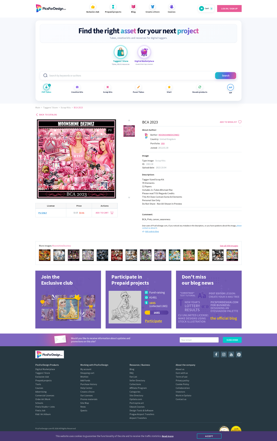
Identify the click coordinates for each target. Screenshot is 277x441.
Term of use (181, 376)
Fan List (133, 376)
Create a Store (87, 391)
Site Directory (136, 395)
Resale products (199, 92)
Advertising (41, 391)
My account (85, 369)
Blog (132, 369)
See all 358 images (229, 245)
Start (169, 92)
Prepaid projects (43, 380)
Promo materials (88, 399)
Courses (39, 387)
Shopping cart (87, 372)
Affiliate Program (138, 387)
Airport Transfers (138, 417)
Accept (209, 436)
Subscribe (232, 339)
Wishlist (84, 376)
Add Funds (85, 380)
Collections (135, 384)
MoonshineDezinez (169, 134)
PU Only (42, 212)
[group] (68, 299)
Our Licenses (86, 395)
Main (37, 107)
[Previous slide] (129, 120)
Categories (135, 391)
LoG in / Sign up (229, 8)
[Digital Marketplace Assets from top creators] (144, 52)
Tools (38, 384)
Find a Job (40, 410)
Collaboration (183, 387)
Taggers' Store (42, 372)
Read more (167, 436)
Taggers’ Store (50, 107)
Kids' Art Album (43, 414)
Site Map (84, 402)
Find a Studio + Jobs (45, 406)
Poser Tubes (138, 92)
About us (180, 369)
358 (162, 143)
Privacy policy (182, 380)
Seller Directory (137, 380)
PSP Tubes (46, 92)
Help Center (86, 387)
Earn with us (182, 372)
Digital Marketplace (45, 369)
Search (225, 75)
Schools (39, 402)
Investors (180, 391)
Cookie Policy (182, 384)
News (83, 406)
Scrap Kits (107, 92)
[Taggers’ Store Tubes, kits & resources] (120, 52)
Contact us (181, 399)
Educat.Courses (137, 406)
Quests (83, 410)
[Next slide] (129, 197)
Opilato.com (136, 399)
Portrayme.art (137, 402)
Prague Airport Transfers (142, 414)
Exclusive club (42, 376)
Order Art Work (42, 399)
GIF (230, 92)
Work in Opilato (183, 395)
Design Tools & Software (141, 410)
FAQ (131, 372)
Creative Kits (77, 92)
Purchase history (88, 384)
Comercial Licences (44, 395)
